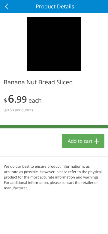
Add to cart (80, 141)
